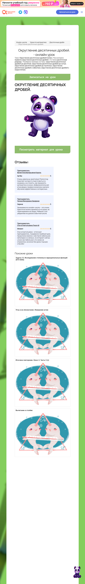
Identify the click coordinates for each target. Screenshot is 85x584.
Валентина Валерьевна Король (29, 172)
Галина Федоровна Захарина (28, 201)
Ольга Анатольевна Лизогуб (28, 225)
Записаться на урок (67, 12)
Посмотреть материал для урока (41, 149)
